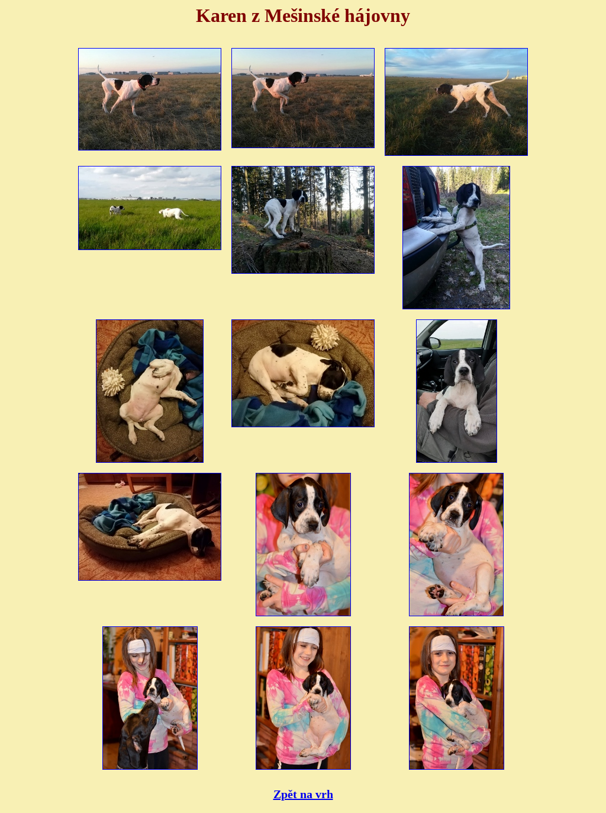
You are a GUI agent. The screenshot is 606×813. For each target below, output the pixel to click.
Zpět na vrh (303, 794)
